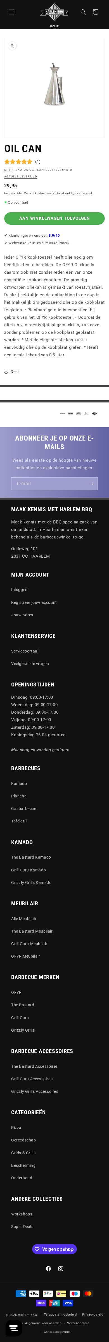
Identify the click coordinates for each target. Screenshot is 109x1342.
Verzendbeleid (78, 1323)
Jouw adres (22, 615)
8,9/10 (54, 235)
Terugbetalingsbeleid (60, 1314)
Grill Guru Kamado (28, 870)
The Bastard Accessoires (34, 1066)
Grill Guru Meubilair (29, 943)
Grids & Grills (23, 1153)
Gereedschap (23, 1140)
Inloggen (19, 589)
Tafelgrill (19, 821)
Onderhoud (21, 1178)
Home (54, 26)
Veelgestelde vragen (30, 663)
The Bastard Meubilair (32, 931)
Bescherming (23, 1165)
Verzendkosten (34, 193)
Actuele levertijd (20, 176)
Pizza (16, 1127)
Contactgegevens (57, 1332)
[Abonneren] (91, 483)
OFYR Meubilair (25, 956)
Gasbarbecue (23, 808)
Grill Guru (20, 1017)
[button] (11, 12)
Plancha (19, 796)
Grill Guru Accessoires (32, 1079)
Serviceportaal (24, 651)
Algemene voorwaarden (43, 1323)
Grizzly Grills (23, 1030)
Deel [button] (14, 371)
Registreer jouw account (34, 602)
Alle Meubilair (23, 918)
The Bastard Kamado (31, 857)
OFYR (8, 169)
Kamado (19, 783)
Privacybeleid (92, 1314)
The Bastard (22, 1005)
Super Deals (22, 1226)
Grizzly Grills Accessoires (34, 1091)
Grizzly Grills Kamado (31, 882)
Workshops (21, 1214)
